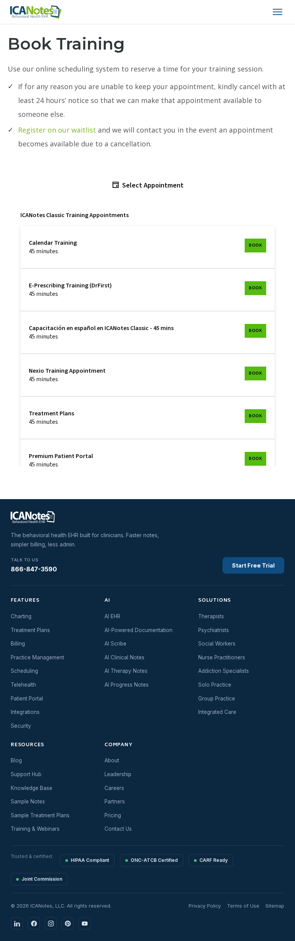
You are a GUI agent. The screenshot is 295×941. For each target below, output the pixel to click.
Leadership (117, 774)
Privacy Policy (205, 906)
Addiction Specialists (223, 671)
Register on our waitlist (57, 129)
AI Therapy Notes (126, 671)
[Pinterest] (67, 923)
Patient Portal (27, 698)
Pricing (112, 815)
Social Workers (216, 644)
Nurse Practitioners (221, 657)
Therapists (211, 616)
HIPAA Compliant (90, 860)
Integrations (25, 712)
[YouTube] (84, 923)
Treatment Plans (30, 630)
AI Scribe (115, 644)
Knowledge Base (31, 788)
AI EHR (112, 616)
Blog (16, 760)
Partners (114, 801)
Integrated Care (217, 712)
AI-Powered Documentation (138, 630)
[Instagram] (51, 923)
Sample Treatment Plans (40, 815)
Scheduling (24, 671)
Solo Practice (214, 685)
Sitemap (274, 906)
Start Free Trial (253, 565)
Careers (114, 788)
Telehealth (23, 685)
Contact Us (118, 829)
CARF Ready (213, 860)
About (111, 760)
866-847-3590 (34, 565)
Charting (21, 616)
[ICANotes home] (37, 517)
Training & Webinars (35, 829)
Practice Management (37, 657)
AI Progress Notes (126, 685)
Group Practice (216, 698)
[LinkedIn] (17, 923)
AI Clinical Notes (124, 657)
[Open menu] (277, 11)
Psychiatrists (213, 630)
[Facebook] (34, 923)
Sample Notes (28, 801)
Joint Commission (42, 879)
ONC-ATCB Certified (154, 860)
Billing (18, 644)
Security (21, 726)
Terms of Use (243, 906)
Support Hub (26, 774)
